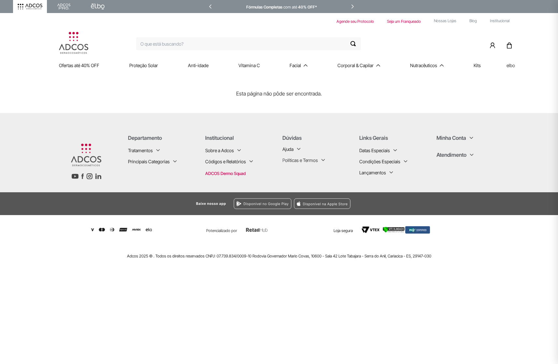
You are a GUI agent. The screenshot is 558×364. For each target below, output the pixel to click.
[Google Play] (194, 203)
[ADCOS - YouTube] (75, 176)
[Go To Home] (73, 43)
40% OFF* (307, 7)
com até (290, 7)
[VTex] (370, 230)
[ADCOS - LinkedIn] (98, 176)
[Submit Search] (356, 44)
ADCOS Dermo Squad (225, 173)
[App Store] (376, 203)
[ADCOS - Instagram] (89, 176)
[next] (352, 6)
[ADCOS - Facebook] (82, 176)
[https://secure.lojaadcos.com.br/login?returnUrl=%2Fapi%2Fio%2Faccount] (494, 43)
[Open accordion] (158, 150)
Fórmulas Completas (264, 7)
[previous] (210, 6)
